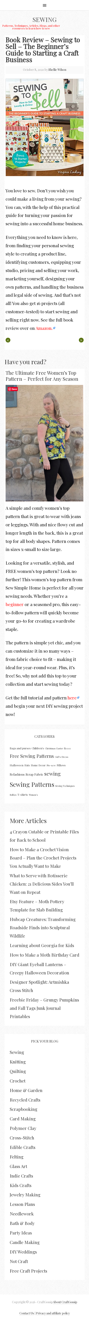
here (72, 697)
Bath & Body (22, 1223)
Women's (33, 794)
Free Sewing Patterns (32, 756)
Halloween (16, 765)
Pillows (61, 765)
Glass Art (18, 1166)
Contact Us (26, 1313)
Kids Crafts (20, 1185)
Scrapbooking (23, 1109)
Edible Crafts (22, 1147)
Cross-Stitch (22, 1137)
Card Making (23, 1118)
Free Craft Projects (28, 1271)
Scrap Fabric (34, 774)
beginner (15, 604)
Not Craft (19, 1261)
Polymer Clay (23, 1128)
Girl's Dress (61, 756)
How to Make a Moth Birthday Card (44, 955)
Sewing (44, 19)
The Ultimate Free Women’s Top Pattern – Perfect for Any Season (42, 375)
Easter (60, 748)
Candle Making (25, 1242)
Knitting (18, 1061)
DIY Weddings (23, 1252)
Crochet (17, 1081)
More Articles (28, 820)
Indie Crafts (21, 1176)
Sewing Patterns (32, 784)
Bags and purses (20, 748)
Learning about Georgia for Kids (42, 945)
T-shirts (22, 794)
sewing (52, 773)
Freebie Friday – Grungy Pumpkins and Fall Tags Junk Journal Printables (44, 1008)
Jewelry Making (25, 1194)
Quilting (18, 1071)
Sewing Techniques (65, 785)
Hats (27, 765)
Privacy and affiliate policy (53, 1313)
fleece (67, 748)
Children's (38, 748)
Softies (13, 794)
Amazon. (44, 328)
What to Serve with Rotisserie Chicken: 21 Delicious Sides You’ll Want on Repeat (42, 884)
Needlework (22, 1213)
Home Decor (38, 765)
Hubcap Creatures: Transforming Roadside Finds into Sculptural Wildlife (43, 927)
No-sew (51, 765)
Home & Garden (26, 1090)
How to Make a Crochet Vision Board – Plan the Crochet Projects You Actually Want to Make (43, 857)
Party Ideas (21, 1232)
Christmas (50, 748)
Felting (16, 1156)
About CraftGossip (65, 1302)
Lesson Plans (22, 1204)
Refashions (17, 774)
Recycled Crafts (25, 1100)
